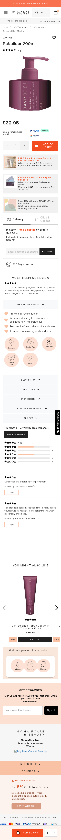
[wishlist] (54, 37)
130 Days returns (23, 264)
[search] (36, 12)
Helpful (11, 492)
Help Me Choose (57, 422)
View (13, 639)
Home (5, 27)
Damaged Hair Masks (13, 31)
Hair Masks (38, 27)
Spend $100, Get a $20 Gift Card (30, 3)
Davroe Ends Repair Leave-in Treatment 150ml (30, 627)
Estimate (47, 251)
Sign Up (51, 710)
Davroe (8, 37)
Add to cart (34, 639)
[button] (57, 608)
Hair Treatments (20, 27)
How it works (26, 806)
